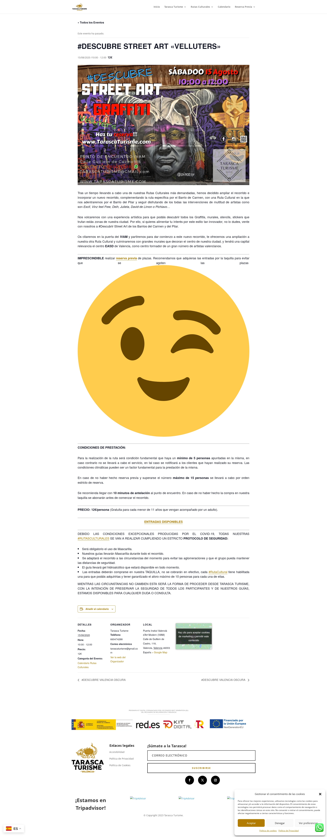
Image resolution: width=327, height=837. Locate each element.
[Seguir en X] (202, 780)
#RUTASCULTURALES (93, 538)
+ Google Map (159, 652)
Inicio (157, 7)
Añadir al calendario (97, 609)
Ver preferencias (308, 823)
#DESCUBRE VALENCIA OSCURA (103, 680)
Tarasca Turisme (173, 7)
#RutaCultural (218, 572)
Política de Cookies (119, 765)
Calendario (224, 7)
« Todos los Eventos (91, 22)
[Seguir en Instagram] (215, 780)
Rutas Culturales (200, 7)
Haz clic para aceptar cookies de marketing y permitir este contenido (194, 636)
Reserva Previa (243, 7)
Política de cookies (268, 830)
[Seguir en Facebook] (189, 780)
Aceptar (251, 823)
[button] (320, 794)
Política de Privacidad (288, 830)
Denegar (280, 823)
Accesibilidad (116, 752)
